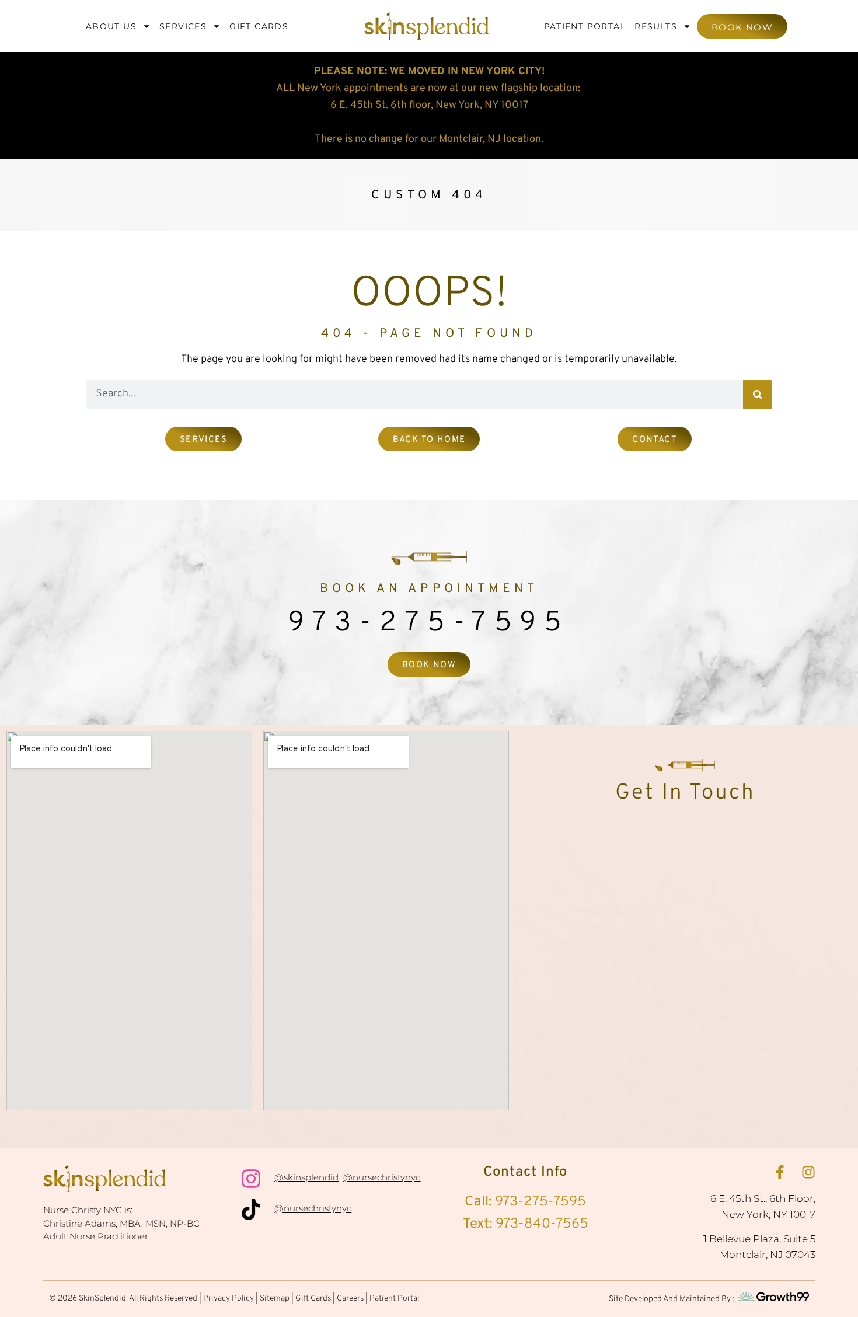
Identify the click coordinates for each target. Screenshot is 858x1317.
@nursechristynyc (381, 1177)
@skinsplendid (306, 1177)
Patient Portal (585, 26)
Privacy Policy (228, 1299)
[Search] (757, 394)
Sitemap (275, 1299)
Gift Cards (258, 26)
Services (183, 26)
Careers (350, 1299)
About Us (111, 26)
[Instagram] (808, 1172)
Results (655, 26)
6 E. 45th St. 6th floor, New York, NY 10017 (429, 105)
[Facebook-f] (780, 1172)
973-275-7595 (429, 623)
